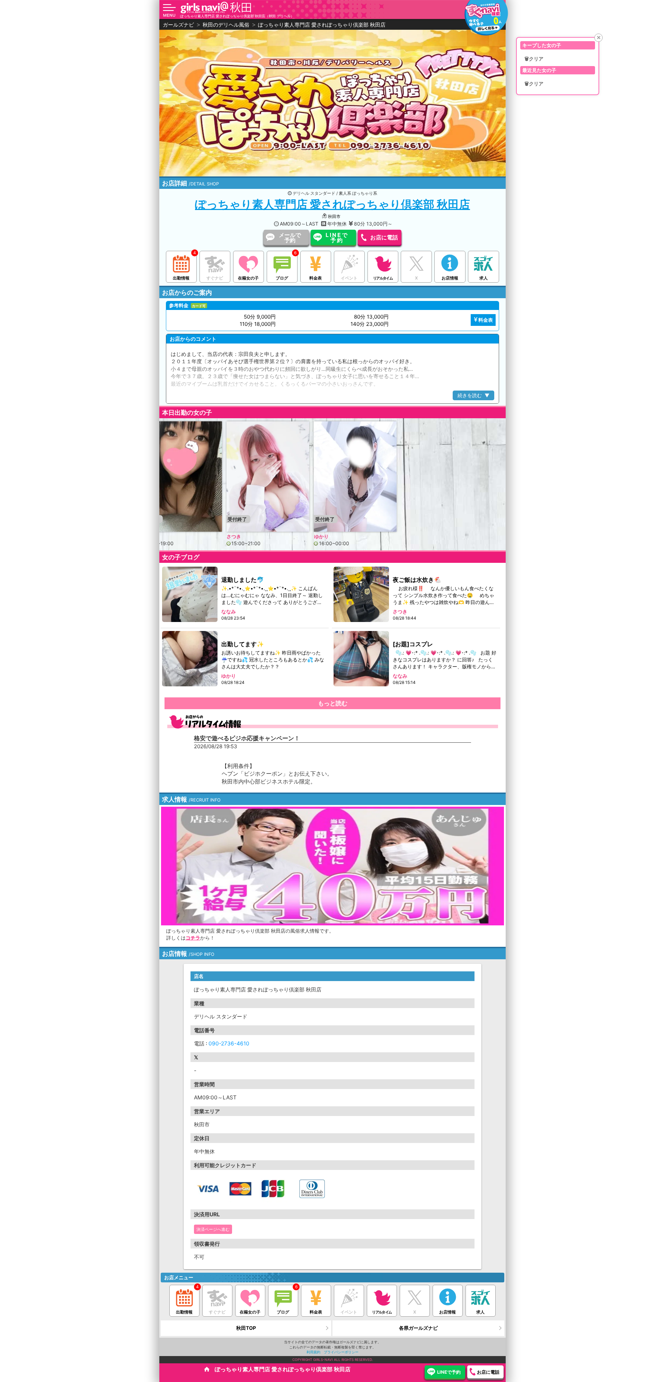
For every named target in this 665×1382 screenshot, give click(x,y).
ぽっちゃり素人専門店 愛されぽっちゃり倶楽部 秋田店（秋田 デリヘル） (237, 16)
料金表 (315, 278)
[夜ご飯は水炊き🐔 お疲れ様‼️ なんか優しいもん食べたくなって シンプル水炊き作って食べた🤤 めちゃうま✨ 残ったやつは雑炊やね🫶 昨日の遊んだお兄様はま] (361, 594)
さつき (211, 536)
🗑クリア (533, 59)
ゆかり (298, 536)
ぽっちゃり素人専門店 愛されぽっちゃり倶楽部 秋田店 (332, 204)
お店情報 (450, 278)
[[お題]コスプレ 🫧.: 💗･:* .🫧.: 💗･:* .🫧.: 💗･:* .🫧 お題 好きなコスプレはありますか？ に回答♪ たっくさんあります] (361, 658)
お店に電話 (384, 237)
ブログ (282, 278)
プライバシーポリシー (341, 1352)
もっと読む (332, 703)
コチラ (193, 938)
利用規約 (313, 1352)
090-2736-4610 (229, 1043)
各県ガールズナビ (418, 1328)
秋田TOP (246, 1328)
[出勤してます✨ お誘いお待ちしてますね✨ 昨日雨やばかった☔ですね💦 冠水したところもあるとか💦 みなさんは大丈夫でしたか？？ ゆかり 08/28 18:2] (190, 658)
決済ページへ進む (213, 1229)
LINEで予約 (337, 237)
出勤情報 (181, 278)
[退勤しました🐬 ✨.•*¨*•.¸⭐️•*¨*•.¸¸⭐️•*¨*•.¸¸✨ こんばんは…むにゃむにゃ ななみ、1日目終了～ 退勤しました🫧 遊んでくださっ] (190, 594)
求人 (483, 278)
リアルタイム (382, 278)
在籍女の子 (248, 278)
